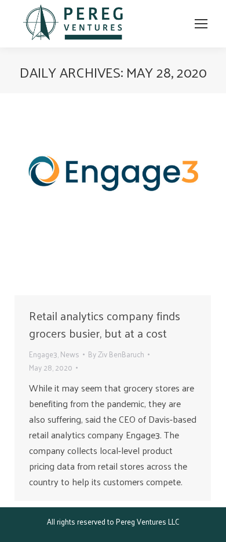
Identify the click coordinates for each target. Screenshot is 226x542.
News (69, 354)
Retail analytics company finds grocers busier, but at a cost (104, 324)
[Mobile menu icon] (201, 23)
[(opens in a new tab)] (112, 197)
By (116, 354)
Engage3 (43, 354)
